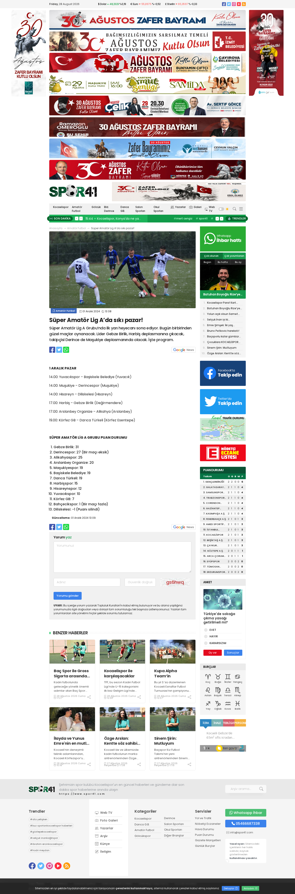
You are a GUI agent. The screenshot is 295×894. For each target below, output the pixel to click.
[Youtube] (239, 4)
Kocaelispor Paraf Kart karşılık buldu (221, 303)
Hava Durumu (204, 829)
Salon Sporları (140, 209)
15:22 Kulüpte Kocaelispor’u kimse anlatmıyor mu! (124, 218)
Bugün (207, 262)
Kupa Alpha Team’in (165, 673)
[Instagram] (234, 4)
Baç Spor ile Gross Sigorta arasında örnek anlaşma (71, 673)
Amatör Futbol (77, 209)
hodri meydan (39, 850)
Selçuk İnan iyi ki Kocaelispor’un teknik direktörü (221, 320)
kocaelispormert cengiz (186, 221)
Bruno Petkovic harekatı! (223, 331)
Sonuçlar (233, 652)
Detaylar (229, 888)
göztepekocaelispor (43, 831)
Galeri (197, 207)
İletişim (105, 851)
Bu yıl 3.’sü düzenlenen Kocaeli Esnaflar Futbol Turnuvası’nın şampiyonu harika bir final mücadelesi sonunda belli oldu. (172, 693)
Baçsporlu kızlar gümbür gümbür (223, 337)
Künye (104, 844)
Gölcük (96, 207)
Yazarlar (180, 207)
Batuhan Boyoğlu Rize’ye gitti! (223, 308)
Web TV (212, 209)
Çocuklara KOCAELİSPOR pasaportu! (222, 342)
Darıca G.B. (142, 824)
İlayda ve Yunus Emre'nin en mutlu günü (71, 741)
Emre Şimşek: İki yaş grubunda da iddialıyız (221, 325)
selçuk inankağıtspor (44, 838)
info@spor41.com (241, 832)
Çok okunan (211, 256)
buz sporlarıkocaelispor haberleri (51, 825)
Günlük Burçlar (205, 846)
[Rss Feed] (244, 4)
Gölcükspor (143, 836)
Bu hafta (223, 262)
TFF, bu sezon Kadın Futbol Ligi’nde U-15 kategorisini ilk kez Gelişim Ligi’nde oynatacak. (122, 688)
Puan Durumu (204, 835)
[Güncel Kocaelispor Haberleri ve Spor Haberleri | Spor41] (73, 190)
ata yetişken (38, 819)
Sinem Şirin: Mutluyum (165, 741)
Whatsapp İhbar (248, 812)
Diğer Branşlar (174, 835)
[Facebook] (224, 4)
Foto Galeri (108, 820)
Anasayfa (55, 228)
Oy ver (213, 652)
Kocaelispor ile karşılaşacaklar (119, 673)
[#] (42, 788)
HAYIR (213, 636)
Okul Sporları (158, 209)
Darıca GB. (125, 209)
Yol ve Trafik (203, 818)
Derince (169, 818)
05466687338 (248, 823)
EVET (212, 630)
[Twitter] (229, 4)
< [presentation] (76, 218)
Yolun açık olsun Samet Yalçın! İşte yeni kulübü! (220, 294)
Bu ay (238, 262)
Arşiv (103, 836)
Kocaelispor (60, 207)
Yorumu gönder (68, 596)
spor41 (202, 218)
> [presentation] (81, 218)
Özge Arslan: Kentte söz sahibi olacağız (120, 741)
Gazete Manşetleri (208, 840)
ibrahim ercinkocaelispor (46, 844)
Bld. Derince (109, 209)
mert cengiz (183, 218)
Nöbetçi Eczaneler (208, 824)
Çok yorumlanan (234, 256)
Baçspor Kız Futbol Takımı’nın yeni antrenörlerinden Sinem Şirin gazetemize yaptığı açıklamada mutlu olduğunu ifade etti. (171, 760)
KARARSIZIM (217, 643)
